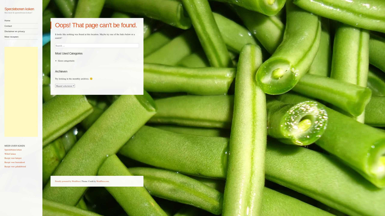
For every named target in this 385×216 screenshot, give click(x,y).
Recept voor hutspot (13, 158)
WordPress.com (102, 181)
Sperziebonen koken (19, 9)
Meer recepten (11, 37)
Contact (8, 26)
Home (7, 20)
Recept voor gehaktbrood (15, 166)
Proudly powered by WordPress (67, 181)
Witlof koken (10, 153)
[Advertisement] (21, 92)
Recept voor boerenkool (15, 162)
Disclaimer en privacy (15, 31)
